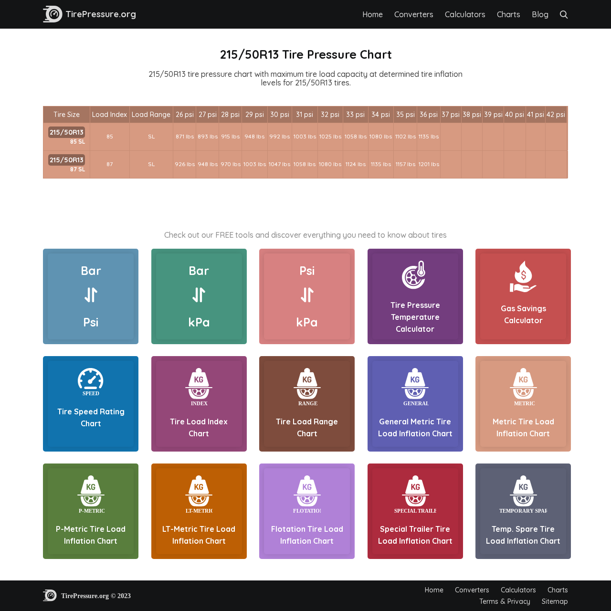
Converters (413, 14)
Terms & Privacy (504, 601)
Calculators (465, 14)
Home (372, 14)
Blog (540, 14)
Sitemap (555, 601)
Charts (508, 14)
